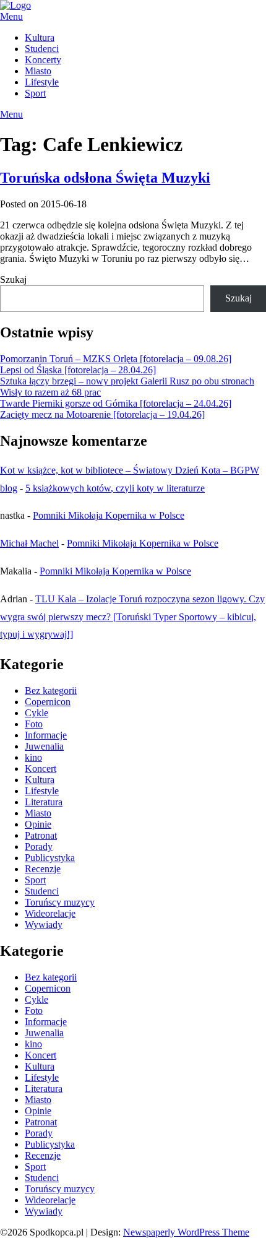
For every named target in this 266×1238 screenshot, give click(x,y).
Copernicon (48, 701)
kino (33, 757)
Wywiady (43, 924)
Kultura (39, 37)
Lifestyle (42, 82)
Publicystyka (50, 857)
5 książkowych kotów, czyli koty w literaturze (115, 488)
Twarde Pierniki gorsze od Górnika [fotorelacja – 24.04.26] (115, 403)
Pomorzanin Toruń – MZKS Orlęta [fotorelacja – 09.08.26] (115, 358)
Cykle (36, 713)
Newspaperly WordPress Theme (186, 1232)
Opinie (38, 824)
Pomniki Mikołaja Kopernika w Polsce (108, 515)
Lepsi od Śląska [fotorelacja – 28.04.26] (78, 370)
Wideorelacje (50, 913)
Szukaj (13, 279)
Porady (39, 846)
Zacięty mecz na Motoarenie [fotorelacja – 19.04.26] (102, 414)
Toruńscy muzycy (60, 902)
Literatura (43, 802)
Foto (34, 724)
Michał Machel (29, 543)
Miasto (38, 71)
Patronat (41, 835)
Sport (35, 93)
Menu (11, 16)
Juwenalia (44, 746)
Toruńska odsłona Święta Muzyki (105, 178)
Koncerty (43, 59)
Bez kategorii (51, 690)
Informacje (46, 735)
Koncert (40, 768)
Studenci (42, 48)
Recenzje (43, 869)
